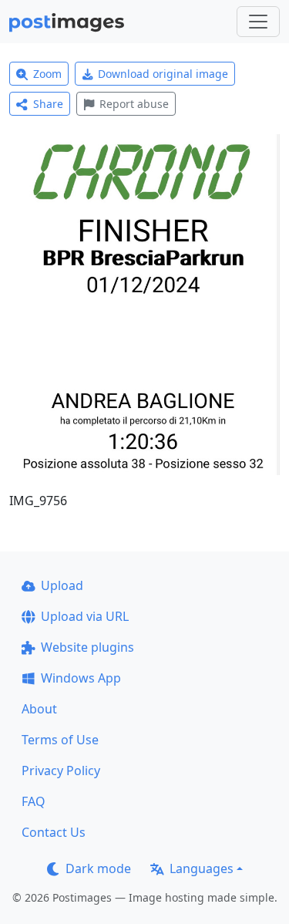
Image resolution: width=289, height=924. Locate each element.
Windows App (81, 677)
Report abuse (134, 103)
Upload (62, 585)
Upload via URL (85, 616)
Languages (202, 868)
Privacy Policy (61, 770)
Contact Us (54, 832)
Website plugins (87, 647)
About (39, 708)
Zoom (47, 73)
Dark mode (98, 868)
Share (48, 103)
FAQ (33, 801)
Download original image (163, 73)
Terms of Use (60, 739)
